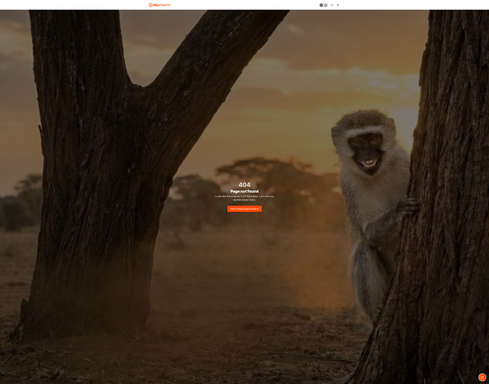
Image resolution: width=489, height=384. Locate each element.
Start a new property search (244, 209)
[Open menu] (337, 5)
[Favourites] (331, 5)
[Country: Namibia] (323, 5)
